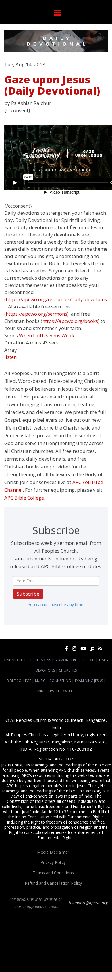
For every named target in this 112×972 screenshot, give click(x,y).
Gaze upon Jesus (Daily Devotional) (52, 85)
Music (40, 680)
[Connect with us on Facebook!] (66, 648)
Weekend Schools (37, 958)
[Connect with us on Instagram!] (74, 648)
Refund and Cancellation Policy (53, 883)
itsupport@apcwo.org (88, 902)
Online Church (17, 660)
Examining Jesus (89, 680)
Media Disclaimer (53, 852)
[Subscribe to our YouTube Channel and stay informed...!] (83, 648)
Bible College (19, 680)
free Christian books (77, 948)
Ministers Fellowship (56, 691)
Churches (68, 670)
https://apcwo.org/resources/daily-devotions (56, 299)
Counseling (60, 680)
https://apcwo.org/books (70, 321)
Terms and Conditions (53, 872)
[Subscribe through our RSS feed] (100, 648)
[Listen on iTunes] (92, 648)
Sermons (43, 660)
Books (89, 660)
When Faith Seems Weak (46, 335)
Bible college (41, 953)
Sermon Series (67, 660)
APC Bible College (24, 497)
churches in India (18, 943)
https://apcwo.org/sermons (36, 313)
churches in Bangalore (82, 938)
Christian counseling (69, 958)
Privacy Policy (53, 862)
